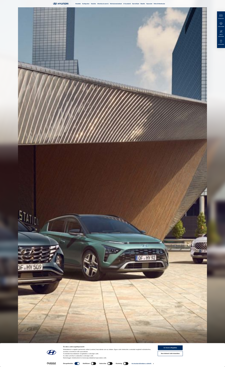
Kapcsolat (149, 3)
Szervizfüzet (135, 3)
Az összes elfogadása (170, 347)
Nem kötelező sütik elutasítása (170, 353)
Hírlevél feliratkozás (159, 3)
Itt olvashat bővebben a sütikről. (142, 363)
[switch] (93, 363)
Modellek (78, 3)
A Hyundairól (127, 3)
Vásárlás (93, 3)
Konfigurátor (85, 3)
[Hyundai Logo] (60, 3)
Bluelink (143, 3)
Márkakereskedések (116, 3)
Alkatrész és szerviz (103, 3)
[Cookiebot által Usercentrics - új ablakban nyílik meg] (51, 363)
